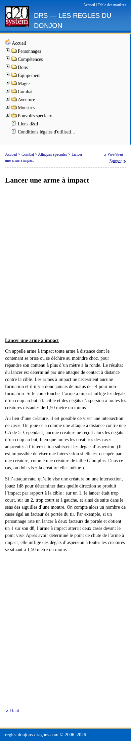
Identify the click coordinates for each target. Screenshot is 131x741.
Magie (24, 83)
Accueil (19, 43)
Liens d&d (28, 123)
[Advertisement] (65, 261)
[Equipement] (14, 76)
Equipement (29, 75)
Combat (25, 91)
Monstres (26, 107)
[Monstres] (14, 108)
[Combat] (14, 92)
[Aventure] (14, 100)
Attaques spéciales (52, 154)
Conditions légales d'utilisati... (46, 131)
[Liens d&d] (14, 124)
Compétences (30, 59)
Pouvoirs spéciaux (35, 115)
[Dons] (14, 68)
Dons (23, 67)
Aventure (26, 99)
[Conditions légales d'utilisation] (14, 132)
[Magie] (14, 84)
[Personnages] (14, 51)
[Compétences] (14, 60)
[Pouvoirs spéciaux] (14, 116)
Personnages (29, 51)
